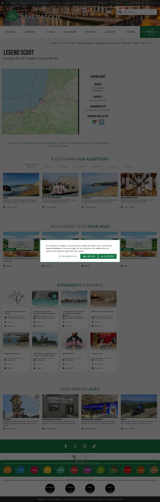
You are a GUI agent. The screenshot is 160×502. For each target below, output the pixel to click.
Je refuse (90, 256)
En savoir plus (69, 256)
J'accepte (109, 256)
